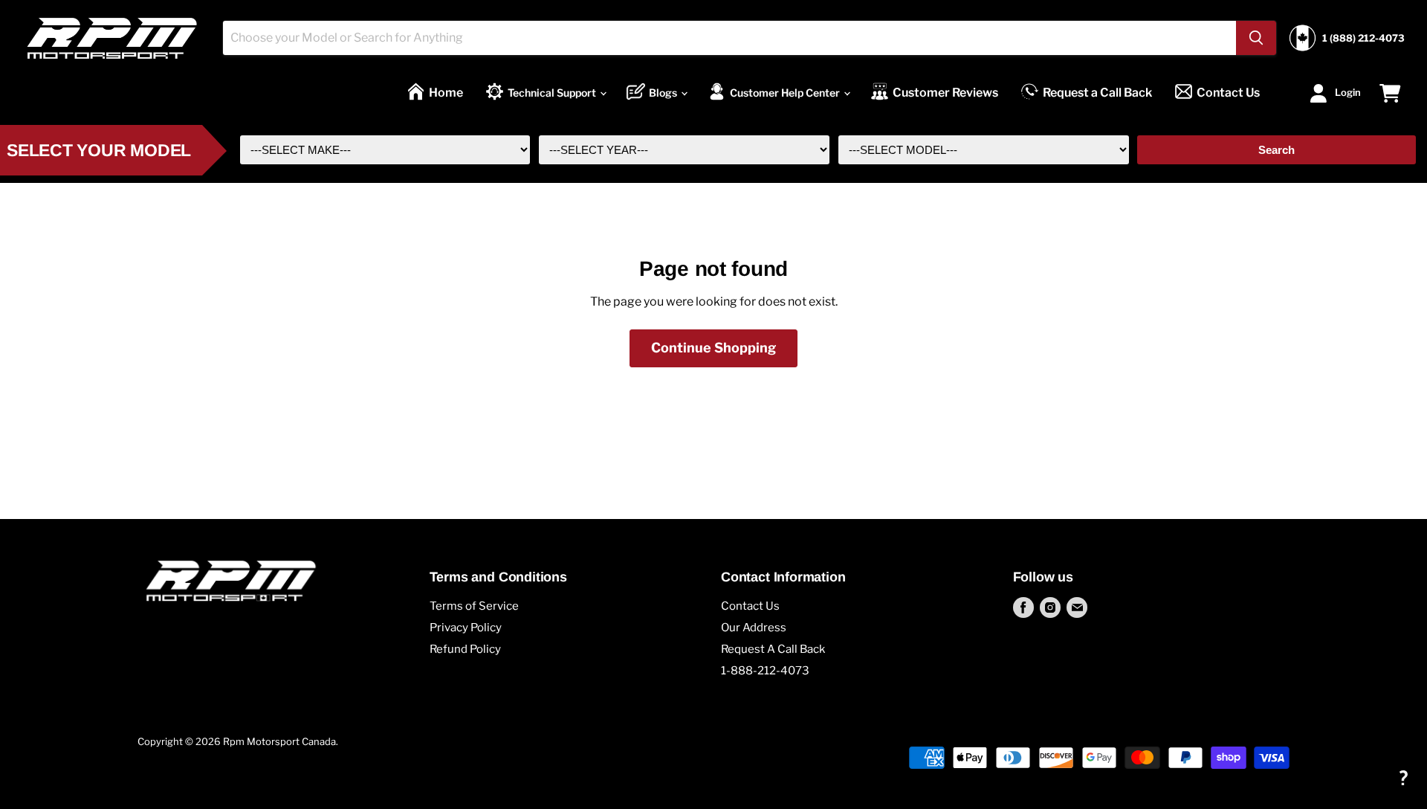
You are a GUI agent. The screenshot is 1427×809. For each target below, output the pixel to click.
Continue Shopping (713, 347)
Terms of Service (474, 606)
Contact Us (1228, 93)
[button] (1403, 777)
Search (1276, 150)
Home (446, 93)
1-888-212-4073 (765, 670)
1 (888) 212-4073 (1363, 38)
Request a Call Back (1097, 93)
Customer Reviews (945, 93)
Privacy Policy (466, 627)
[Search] (1256, 38)
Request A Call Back (773, 649)
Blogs (664, 92)
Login (1348, 91)
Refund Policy (465, 649)
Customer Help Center (786, 92)
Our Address (753, 627)
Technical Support (553, 92)
